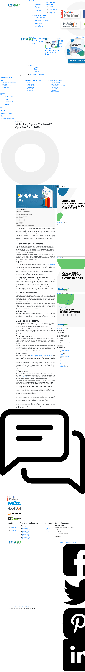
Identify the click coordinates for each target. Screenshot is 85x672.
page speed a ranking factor (25, 376)
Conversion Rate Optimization (42, 20)
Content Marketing (39, 19)
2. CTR (18, 213)
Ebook (41, 41)
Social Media (63, 366)
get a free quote (40, 74)
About (30, 65)
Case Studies (35, 39)
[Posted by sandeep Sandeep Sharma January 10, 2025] (63, 310)
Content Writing (38, 23)
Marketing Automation (40, 17)
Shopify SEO (38, 10)
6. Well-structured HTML (22, 219)
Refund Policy (18, 606)
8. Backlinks (20, 222)
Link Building (63, 362)
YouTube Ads (51, 12)
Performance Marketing (50, 3)
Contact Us (13, 530)
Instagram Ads (51, 10)
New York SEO (25, 532)
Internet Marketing (64, 359)
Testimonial (43, 39)
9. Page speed (20, 223)
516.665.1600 (32, 74)
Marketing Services (39, 15)
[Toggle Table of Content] (52, 210)
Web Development (39, 26)
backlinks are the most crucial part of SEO (41, 355)
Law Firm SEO (25, 538)
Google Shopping (52, 9)
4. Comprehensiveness (22, 216)
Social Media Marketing (27, 530)
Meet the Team (37, 68)
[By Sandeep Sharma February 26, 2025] (52, 43)
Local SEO (37, 7)
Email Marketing (38, 22)
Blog (33, 43)
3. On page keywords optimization (24, 214)
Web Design (37, 25)
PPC (61, 363)
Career (36, 72)
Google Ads (51, 6)
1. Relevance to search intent (23, 211)
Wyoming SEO (25, 534)
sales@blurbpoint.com (71, 542)
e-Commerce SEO (39, 9)
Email (61, 340)
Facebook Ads (51, 7)
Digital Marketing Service (35, 0)
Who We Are (13, 527)
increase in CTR (51, 264)
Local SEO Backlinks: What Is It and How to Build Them (52, 51)
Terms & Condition (26, 606)
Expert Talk (48, 525)
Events (61, 353)
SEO (33, 2)
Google (61, 354)
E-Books (48, 528)
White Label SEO (26, 537)
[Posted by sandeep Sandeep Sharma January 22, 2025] (63, 275)
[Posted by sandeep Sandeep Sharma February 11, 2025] (63, 240)
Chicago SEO (25, 531)
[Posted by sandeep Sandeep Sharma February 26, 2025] (63, 204)
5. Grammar (20, 217)
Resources (2, 93)
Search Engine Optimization (9, 82)
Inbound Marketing (64, 356)
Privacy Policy (12, 606)
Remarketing (51, 13)
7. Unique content (21, 220)
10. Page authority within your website (26, 225)
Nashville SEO (25, 535)
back (1, 79)
